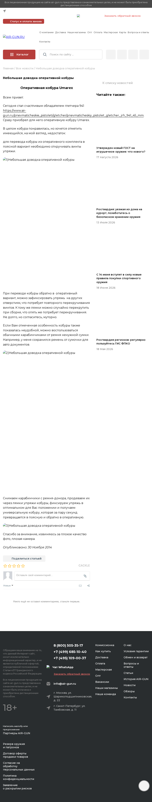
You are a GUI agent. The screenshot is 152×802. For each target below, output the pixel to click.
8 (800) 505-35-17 (68, 645)
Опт (89, 32)
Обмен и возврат (136, 657)
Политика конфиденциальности (18, 777)
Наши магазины (76, 32)
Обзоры (129, 691)
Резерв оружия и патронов (14, 745)
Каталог (22, 54)
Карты (122, 32)
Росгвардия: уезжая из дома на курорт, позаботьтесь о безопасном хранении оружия (119, 213)
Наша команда (105, 694)
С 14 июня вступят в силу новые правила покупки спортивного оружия (119, 278)
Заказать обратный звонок (122, 15)
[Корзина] (144, 54)
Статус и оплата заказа (26, 21)
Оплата (98, 32)
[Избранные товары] (133, 54)
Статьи (128, 673)
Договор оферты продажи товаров (15, 755)
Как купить (103, 651)
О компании (46, 32)
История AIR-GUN (136, 679)
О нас (127, 645)
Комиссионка (104, 645)
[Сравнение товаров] (122, 54)
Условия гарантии (136, 651)
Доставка (60, 32)
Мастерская (111, 32)
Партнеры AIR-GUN (16, 733)
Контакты (44, 41)
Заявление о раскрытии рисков (17, 786)
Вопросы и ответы (138, 32)
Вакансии (102, 682)
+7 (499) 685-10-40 (21, 15)
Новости (130, 685)
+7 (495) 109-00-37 (58, 15)
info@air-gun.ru (65, 683)
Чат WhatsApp (90, 16)
